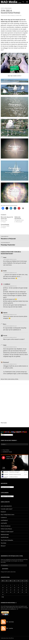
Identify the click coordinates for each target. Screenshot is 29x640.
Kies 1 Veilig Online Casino (7, 514)
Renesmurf (6, 362)
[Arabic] (3, 431)
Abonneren (5, 568)
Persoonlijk (8, 8)
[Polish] (20, 431)
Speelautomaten (5, 534)
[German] (10, 431)
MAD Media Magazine (11, 2)
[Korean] (19, 431)
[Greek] (11, 431)
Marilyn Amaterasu (5, 526)
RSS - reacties (9, 628)
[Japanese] (17, 431)
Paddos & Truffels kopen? (7, 531)
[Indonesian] (14, 431)
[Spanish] (24, 431)
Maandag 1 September (8, 244)
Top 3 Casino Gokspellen (7, 540)
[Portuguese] (22, 431)
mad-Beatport (4, 520)
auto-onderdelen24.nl (6, 506)
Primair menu (27, 2)
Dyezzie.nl (3, 511)
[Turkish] (26, 431)
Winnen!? (3, 545)
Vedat (4, 257)
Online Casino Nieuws (6, 528)
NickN (5, 270)
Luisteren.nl (4, 517)
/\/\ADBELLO (6, 284)
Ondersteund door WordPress (7, 638)
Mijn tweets (4, 422)
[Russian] (23, 431)
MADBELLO (12, 15)
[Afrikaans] (1, 431)
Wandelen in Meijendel (8, 237)
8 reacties (18, 15)
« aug (2, 596)
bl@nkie (5, 312)
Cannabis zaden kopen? (6, 509)
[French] (9, 431)
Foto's (2, 8)
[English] (7, 431)
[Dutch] (6, 431)
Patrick (5, 335)
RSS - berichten (10, 621)
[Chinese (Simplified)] (4, 431)
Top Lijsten (3, 543)
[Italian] (16, 431)
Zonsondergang (5, 224)
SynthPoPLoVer (5, 537)
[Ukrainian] (1, 433)
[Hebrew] (13, 431)
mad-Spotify (4, 523)
